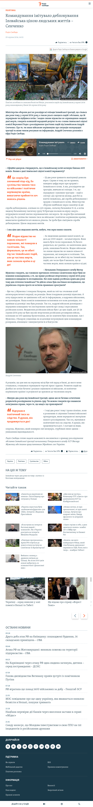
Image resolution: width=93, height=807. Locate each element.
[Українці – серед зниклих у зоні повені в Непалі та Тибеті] (25, 588)
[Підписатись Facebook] (8, 746)
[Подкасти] (61, 804)
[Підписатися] (58, 746)
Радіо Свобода (12, 32)
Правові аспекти (13, 795)
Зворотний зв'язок (55, 790)
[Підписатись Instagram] (30, 746)
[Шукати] (79, 804)
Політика (11, 10)
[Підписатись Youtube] (24, 746)
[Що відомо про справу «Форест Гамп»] (67, 588)
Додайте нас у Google (20, 804)
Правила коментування (58, 767)
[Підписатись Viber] (36, 746)
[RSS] (47, 746)
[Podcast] (52, 746)
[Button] (61, 42)
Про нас (9, 786)
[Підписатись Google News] (13, 746)
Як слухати (10, 762)
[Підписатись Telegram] (41, 746)
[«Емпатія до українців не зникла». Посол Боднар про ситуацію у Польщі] (12, 497)
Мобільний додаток (14, 767)
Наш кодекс (11, 790)
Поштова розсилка (14, 772)
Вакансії (51, 786)
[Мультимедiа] (44, 804)
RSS (49, 762)
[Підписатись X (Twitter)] (19, 746)
